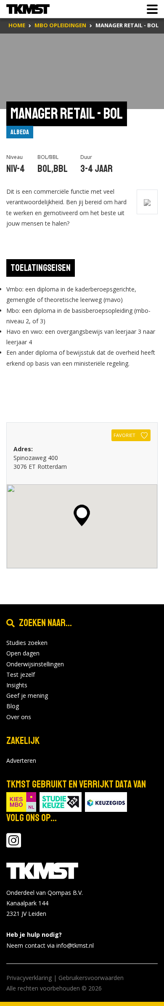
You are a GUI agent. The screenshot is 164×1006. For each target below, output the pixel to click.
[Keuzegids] (106, 801)
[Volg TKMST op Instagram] (13, 844)
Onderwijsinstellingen (35, 664)
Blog (12, 706)
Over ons (18, 717)
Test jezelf (20, 674)
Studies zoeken (27, 643)
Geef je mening (27, 695)
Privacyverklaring (29, 978)
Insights (16, 685)
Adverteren (21, 760)
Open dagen (23, 653)
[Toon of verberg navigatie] (150, 9)
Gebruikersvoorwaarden (91, 978)
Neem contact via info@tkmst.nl (50, 945)
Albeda (20, 132)
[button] (81, 515)
